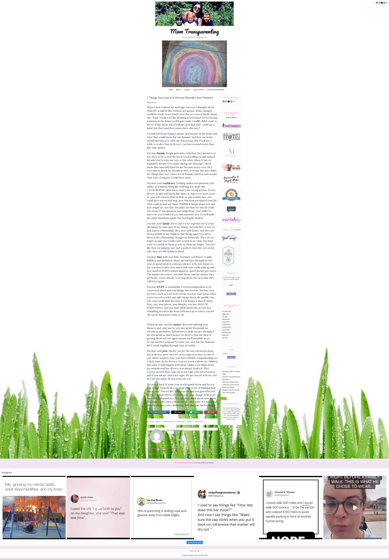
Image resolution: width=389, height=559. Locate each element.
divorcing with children (169, 421)
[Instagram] (63, 536)
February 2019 (226, 319)
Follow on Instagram (196, 542)
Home (171, 90)
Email (231, 285)
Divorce (183, 435)
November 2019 (226, 311)
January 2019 (225, 322)
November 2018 (226, 327)
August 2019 (225, 314)
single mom (190, 421)
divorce (152, 421)
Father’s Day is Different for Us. (206, 448)
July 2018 (224, 338)
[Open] (34, 507)
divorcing (158, 421)
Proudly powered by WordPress (185, 463)
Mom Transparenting (194, 31)
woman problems (199, 421)
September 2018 (226, 332)
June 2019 (225, 316)
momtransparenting (33, 478)
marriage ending (181, 421)
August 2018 (225, 335)
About (178, 90)
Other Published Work (215, 90)
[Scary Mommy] (231, 117)
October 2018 (225, 330)
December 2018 (226, 324)
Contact (187, 90)
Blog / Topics (199, 90)
